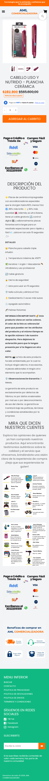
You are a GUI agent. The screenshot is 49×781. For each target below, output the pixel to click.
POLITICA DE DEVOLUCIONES (18, 693)
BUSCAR (8, 682)
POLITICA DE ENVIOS (14, 697)
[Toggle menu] (3, 11)
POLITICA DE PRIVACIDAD (17, 689)
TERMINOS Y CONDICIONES (17, 701)
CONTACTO (10, 686)
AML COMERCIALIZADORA (16, 776)
